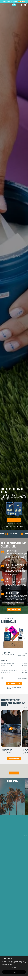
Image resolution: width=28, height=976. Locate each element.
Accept (14, 972)
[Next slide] (26, 708)
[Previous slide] (24, 708)
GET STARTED (14, 609)
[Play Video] (11, 728)
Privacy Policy (8, 964)
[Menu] (3, 5)
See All (14, 773)
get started (14, 520)
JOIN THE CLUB (14, 683)
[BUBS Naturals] (14, 4)
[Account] (21, 5)
